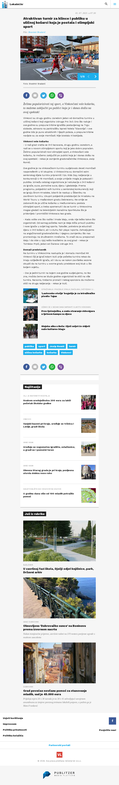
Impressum (9, 724)
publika (29, 346)
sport (41, 346)
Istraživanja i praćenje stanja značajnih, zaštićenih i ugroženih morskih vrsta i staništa (68, 289)
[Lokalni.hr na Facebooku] (112, 721)
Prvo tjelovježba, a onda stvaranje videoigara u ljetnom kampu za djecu (68, 312)
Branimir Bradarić (37, 32)
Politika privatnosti (15, 729)
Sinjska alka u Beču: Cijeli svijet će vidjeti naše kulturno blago (65, 328)
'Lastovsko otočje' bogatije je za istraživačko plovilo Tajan (68, 295)
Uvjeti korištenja (13, 718)
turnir (72, 346)
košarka (51, 352)
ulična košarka (33, 352)
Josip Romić (57, 346)
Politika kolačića (13, 735)
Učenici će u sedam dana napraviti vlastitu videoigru (66, 307)
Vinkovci (66, 352)
